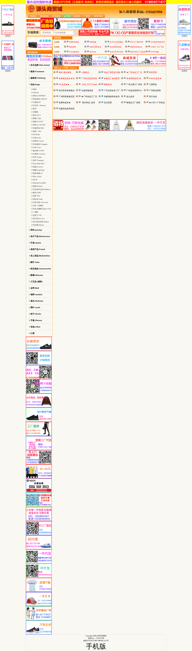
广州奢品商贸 (155, 90)
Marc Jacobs (37, 176)
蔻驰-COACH (38, 122)
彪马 (34, 109)
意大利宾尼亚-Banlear (41, 222)
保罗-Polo (36, 196)
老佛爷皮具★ (65, 103)
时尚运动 (92, 52)
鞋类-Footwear (37, 71)
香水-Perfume (37, 301)
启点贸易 (108, 103)
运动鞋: (57, 42)
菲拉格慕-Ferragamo (40, 144)
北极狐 (35, 112)
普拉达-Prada (37, 199)
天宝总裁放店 (74, 52)
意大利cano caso (39, 218)
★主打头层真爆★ (116, 42)
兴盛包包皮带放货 (66, 109)
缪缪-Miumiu (37, 186)
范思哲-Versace (38, 141)
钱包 (34, 89)
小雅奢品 (85, 72)
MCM (35, 180)
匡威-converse (38, 167)
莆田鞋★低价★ (136, 47)
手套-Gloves (36, 320)
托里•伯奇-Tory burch (40, 202)
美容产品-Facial (38, 249)
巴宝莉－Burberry (39, 105)
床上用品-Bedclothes (40, 256)
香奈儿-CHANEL (39, 125)
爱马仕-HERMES (39, 96)
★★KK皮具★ (155, 78)
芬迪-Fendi (37, 138)
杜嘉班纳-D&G (38, 128)
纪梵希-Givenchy (39, 154)
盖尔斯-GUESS (38, 151)
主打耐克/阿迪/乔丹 (158, 42)
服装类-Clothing (38, 78)
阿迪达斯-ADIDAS (40, 99)
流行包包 (153, 96)
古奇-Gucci (37, 147)
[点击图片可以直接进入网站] (67, 42)
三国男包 (153, 84)
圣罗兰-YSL (37, 215)
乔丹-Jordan (37, 157)
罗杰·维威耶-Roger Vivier (42, 209)
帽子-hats (35, 262)
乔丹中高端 (155, 52)
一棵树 (35, 212)
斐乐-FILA (37, 115)
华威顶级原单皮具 (112, 96)
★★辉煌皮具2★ (133, 78)
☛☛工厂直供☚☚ (136, 42)
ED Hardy (36, 135)
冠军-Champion (38, 160)
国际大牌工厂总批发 (137, 52)
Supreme (36, 93)
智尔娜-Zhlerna (38, 225)
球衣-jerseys (36, 230)
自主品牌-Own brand (40, 65)
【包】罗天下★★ (89, 84)
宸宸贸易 (153, 72)
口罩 (33, 333)
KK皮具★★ (64, 84)
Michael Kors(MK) (39, 183)
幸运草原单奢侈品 (66, 90)
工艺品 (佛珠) (36, 281)
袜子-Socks (36, 314)
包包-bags (35, 84)
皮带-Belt (35, 288)
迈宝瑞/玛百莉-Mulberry (41, 189)
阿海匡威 (92, 42)
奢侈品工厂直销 (133, 103)
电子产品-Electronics (40, 236)
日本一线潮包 (38, 206)
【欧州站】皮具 (88, 103)
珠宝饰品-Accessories (41, 269)
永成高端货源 (87, 90)
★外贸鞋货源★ (116, 47)
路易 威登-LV (38, 173)
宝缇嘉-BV (37, 102)
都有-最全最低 (65, 72)
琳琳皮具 (108, 84)
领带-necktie (36, 294)
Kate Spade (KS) (38, 164)
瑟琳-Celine (37, 118)
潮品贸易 (72, 47)
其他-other (35, 327)
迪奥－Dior (37, 131)
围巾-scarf (35, 307)
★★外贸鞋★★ (95, 47)
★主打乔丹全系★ (116, 52)
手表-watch (36, 243)
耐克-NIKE (37, 193)
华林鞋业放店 (74, 42)
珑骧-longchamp (38, 170)
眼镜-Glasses (37, 275)
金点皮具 (130, 96)
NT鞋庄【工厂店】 (158, 47)
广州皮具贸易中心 (134, 90)
